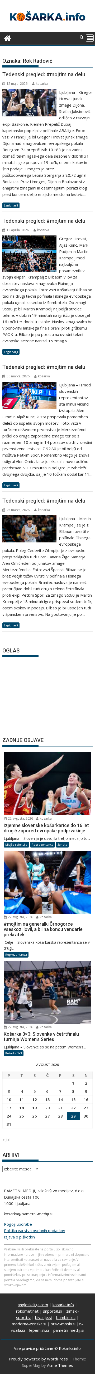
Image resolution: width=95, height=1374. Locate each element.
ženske (62, 844)
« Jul (6, 1139)
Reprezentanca (42, 844)
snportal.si (52, 1311)
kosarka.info (63, 1304)
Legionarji (11, 205)
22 (73, 1107)
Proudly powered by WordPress (38, 1359)
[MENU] (90, 38)
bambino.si (65, 1317)
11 (21, 1099)
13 (47, 1099)
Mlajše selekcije (16, 844)
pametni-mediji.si (68, 1330)
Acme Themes (60, 1365)
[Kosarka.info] (8, 37)
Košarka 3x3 (13, 1053)
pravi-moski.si (63, 1323)
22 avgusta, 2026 (20, 818)
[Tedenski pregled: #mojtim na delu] (29, 92)
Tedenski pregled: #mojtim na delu (43, 74)
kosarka (42, 83)
